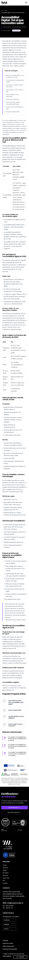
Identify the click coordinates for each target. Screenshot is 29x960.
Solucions (5, 867)
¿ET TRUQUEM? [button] (20, 956)
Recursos (5, 875)
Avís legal (5, 940)
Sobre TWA (6, 878)
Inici (2, 10)
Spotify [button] (6, 928)
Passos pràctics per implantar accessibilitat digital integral (12, 103)
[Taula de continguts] (23, 70)
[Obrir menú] (26, 3)
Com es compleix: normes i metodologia (11, 95)
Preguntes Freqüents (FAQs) (12, 111)
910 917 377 (9, 908)
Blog (6, 10)
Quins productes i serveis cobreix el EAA (13, 90)
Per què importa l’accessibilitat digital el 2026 (14, 81)
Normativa (5, 873)
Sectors (5, 870)
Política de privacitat (8, 946)
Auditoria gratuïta (14, 812)
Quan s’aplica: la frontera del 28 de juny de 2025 (13, 85)
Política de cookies (8, 943)
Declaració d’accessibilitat (10, 949)
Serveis (5, 865)
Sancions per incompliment (11, 99)
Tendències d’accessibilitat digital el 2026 (13, 107)
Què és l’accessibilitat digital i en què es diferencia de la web (14, 76)
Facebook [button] (7, 920)
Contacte (5, 883)
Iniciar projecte (14, 807)
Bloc (4, 880)
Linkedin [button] (6, 924)
